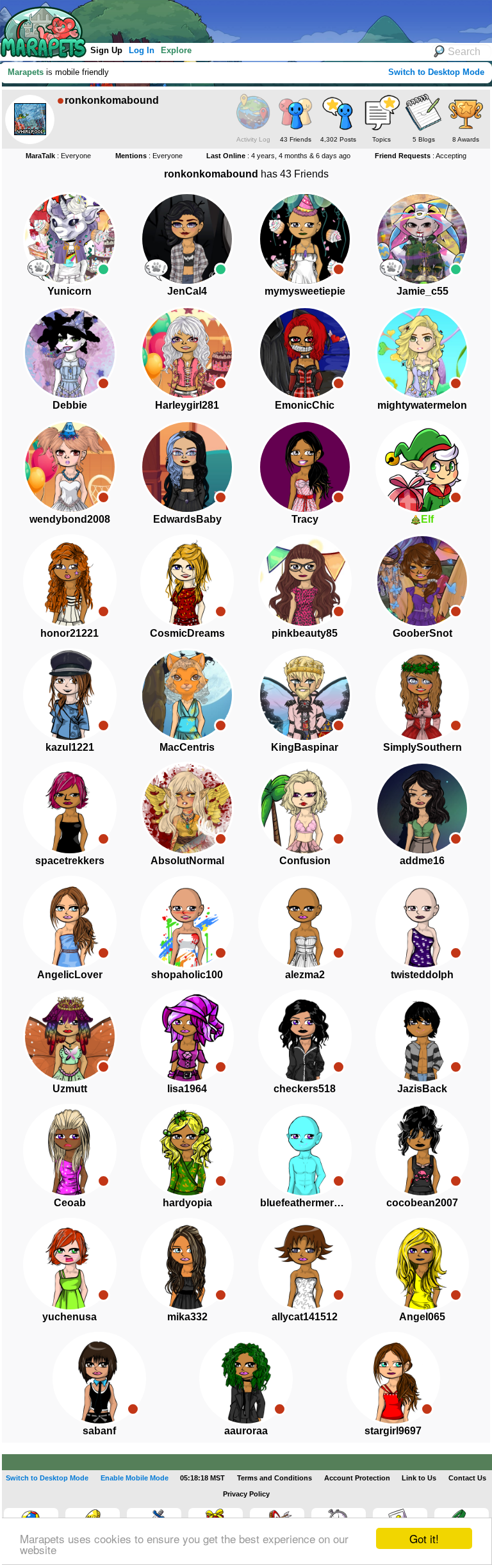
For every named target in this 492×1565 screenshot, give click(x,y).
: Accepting (420, 156)
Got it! (424, 1538)
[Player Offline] (338, 269)
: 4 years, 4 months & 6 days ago (278, 156)
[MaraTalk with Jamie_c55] (391, 269)
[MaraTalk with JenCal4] (156, 269)
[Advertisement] (236, 19)
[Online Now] (103, 269)
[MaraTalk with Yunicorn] (39, 269)
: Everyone (58, 156)
